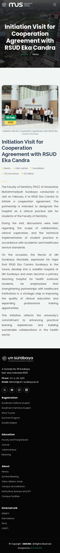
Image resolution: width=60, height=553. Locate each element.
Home (25, 54)
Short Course (8, 413)
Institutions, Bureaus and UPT (16, 491)
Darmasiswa (8, 518)
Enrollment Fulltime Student (16, 403)
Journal (5, 445)
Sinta (4, 523)
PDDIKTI (5, 513)
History (5, 472)
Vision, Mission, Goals (12, 481)
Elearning (6, 455)
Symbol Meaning (10, 477)
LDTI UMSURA (36, 548)
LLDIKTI (5, 528)
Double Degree (9, 423)
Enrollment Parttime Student (16, 408)
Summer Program (11, 418)
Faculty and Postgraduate (15, 440)
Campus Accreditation (13, 486)
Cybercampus (9, 450)
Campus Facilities (11, 496)
